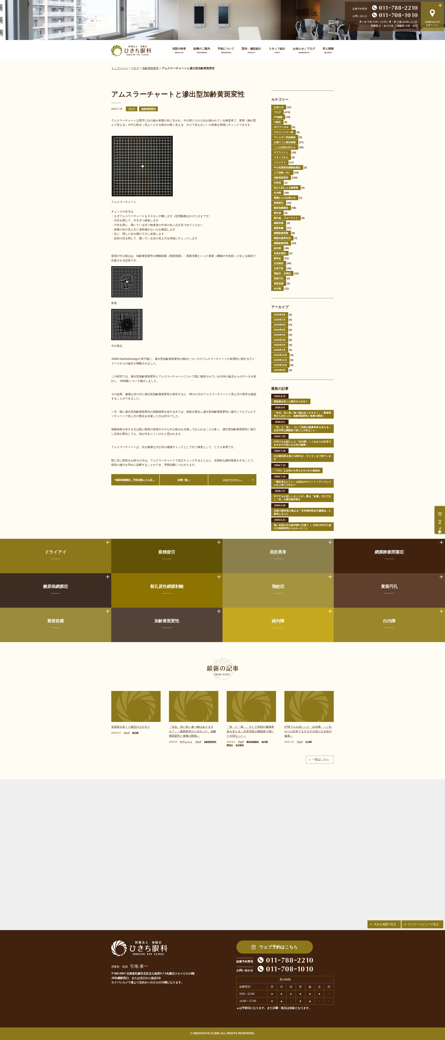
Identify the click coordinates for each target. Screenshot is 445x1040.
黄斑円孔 (279, 278)
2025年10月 (280, 365)
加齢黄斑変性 (148, 108)
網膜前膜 (279, 223)
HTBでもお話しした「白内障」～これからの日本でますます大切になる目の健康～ (302, 443)
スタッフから (281, 157)
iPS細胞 (278, 117)
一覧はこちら (320, 759)
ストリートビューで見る (423, 924)
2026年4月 (280, 334)
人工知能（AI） (282, 172)
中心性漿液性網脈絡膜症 (287, 167)
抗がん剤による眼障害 (286, 187)
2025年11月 (280, 360)
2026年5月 (280, 329)
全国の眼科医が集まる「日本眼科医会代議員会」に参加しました (302, 512)
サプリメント (281, 152)
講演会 (277, 258)
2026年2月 (280, 344)
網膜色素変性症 (282, 238)
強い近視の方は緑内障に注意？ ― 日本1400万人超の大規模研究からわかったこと (302, 527)
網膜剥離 (279, 228)
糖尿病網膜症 (281, 207)
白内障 (277, 192)
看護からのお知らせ (285, 197)
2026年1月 (280, 350)
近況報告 (279, 263)
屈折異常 (278, 552)
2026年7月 (280, 319)
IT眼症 (277, 122)
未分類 (277, 288)
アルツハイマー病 (283, 132)
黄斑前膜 (279, 283)
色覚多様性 (280, 253)
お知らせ (279, 107)
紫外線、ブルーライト (286, 218)
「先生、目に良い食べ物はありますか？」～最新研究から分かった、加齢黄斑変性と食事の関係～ (302, 414)
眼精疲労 (279, 202)
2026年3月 (280, 339)
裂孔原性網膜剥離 (167, 586)
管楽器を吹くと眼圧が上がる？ (291, 401)
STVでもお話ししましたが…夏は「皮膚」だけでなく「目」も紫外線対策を (302, 498)
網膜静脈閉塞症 (389, 552)
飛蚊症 (278, 586)
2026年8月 (280, 314)
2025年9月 (280, 370)
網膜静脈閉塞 (281, 243)
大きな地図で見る (385, 924)
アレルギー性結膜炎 (285, 137)
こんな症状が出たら (285, 147)
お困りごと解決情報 (285, 142)
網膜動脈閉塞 (281, 233)
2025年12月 (280, 355)
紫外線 (277, 212)
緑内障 (277, 248)
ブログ (131, 108)
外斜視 (277, 182)
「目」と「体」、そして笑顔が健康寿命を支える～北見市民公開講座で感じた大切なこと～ (302, 429)
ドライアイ (280, 162)
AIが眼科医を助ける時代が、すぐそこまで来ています (302, 458)
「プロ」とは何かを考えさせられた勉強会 (297, 470)
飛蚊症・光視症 (282, 273)
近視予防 (279, 268)
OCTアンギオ (281, 127)
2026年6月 (280, 324)
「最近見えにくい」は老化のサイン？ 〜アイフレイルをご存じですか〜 (302, 483)
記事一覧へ (184, 479)
